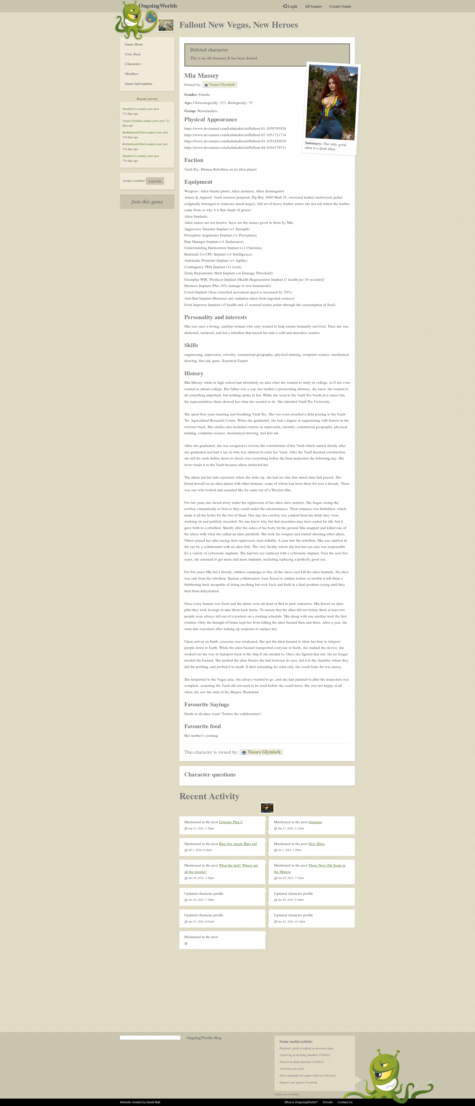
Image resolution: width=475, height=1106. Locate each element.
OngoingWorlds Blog (204, 1037)
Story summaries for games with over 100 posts (308, 1075)
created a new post (148, 109)
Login (292, 6)
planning (315, 821)
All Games (313, 6)
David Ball (153, 1102)
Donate (328, 1102)
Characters (133, 63)
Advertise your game (292, 1068)
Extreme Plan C (231, 821)
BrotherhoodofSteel (133, 132)
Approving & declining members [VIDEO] (305, 1055)
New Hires (317, 843)
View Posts (133, 54)
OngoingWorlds (160, 5)
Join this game (147, 201)
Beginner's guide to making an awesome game (306, 1048)
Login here (155, 181)
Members (132, 73)
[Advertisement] (237, 992)
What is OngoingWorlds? (301, 1102)
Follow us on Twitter (287, 1094)
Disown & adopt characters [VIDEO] (302, 1062)
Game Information (138, 83)
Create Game (340, 6)
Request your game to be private (298, 1082)
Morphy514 (129, 109)
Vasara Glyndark (132, 121)
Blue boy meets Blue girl (238, 843)
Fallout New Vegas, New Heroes (238, 24)
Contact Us (345, 1102)
